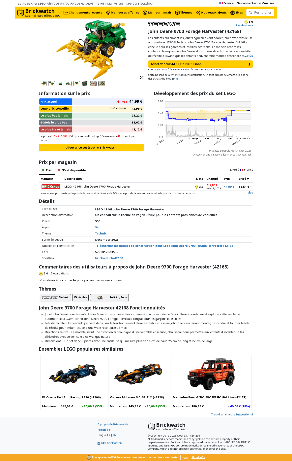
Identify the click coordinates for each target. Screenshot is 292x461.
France (228, 3)
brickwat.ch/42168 (109, 258)
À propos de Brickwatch (113, 424)
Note (199, 179)
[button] (141, 77)
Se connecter (247, 3)
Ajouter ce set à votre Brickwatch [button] (91, 147)
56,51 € (244, 187)
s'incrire (268, 3)
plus (250, 55)
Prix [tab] (49, 170)
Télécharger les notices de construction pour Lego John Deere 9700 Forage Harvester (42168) (164, 246)
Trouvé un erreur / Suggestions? (232, 414)
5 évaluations (244, 25)
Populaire (104, 430)
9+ (97, 227)
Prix (227, 179)
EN (114, 435)
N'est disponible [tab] (74, 170)
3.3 (200, 187)
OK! (185, 457)
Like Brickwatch (111, 443)
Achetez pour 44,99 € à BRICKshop (201, 64)
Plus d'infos (198, 457)
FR (108, 435)
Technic (101, 233)
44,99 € (229, 187)
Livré (242, 179)
